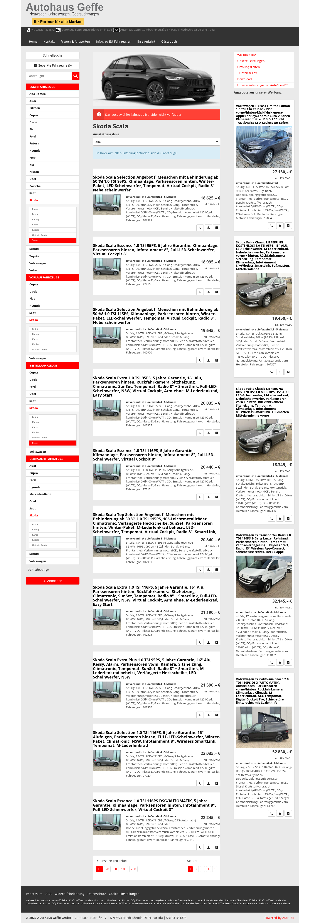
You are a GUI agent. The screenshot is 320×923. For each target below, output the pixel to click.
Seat (32, 193)
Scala (35, 240)
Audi (32, 101)
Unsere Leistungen (251, 61)
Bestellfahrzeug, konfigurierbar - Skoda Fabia (264, 306)
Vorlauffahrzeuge (44, 277)
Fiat (32, 129)
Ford (32, 136)
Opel (32, 179)
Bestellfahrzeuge (43, 365)
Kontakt (49, 41)
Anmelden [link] (54, 581)
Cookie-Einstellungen (124, 894)
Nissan (34, 172)
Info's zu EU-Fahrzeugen (113, 41)
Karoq (35, 224)
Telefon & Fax (247, 73)
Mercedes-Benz (40, 494)
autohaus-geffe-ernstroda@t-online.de (87, 30)
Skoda (33, 200)
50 (115, 869)
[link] (200, 227)
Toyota (34, 256)
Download (244, 79)
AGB (48, 894)
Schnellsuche (52, 55)
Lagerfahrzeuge (42, 87)
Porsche (35, 186)
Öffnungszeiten (248, 67)
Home (33, 41)
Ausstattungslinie (106, 134)
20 (107, 869)
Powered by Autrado (279, 918)
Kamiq (35, 219)
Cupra (33, 115)
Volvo (33, 270)
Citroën (34, 108)
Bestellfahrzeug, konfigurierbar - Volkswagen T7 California (264, 746)
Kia (31, 165)
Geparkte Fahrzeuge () (55, 65)
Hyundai (35, 150)
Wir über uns (246, 55)
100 (123, 869)
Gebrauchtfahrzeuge (46, 459)
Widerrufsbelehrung (69, 894)
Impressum (34, 894)
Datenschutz (97, 894)
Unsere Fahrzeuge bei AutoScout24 (262, 85)
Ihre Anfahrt (146, 41)
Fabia (35, 214)
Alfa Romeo (37, 94)
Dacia (33, 122)
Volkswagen (37, 263)
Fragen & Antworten (75, 41)
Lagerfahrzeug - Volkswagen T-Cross (264, 165)
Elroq (35, 209)
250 (133, 869)
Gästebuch (169, 41)
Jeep (32, 157)
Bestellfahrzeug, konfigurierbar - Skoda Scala (156, 200)
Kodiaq (35, 229)
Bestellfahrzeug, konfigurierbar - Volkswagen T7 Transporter (264, 598)
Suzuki (34, 249)
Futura (34, 143)
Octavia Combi (39, 235)
